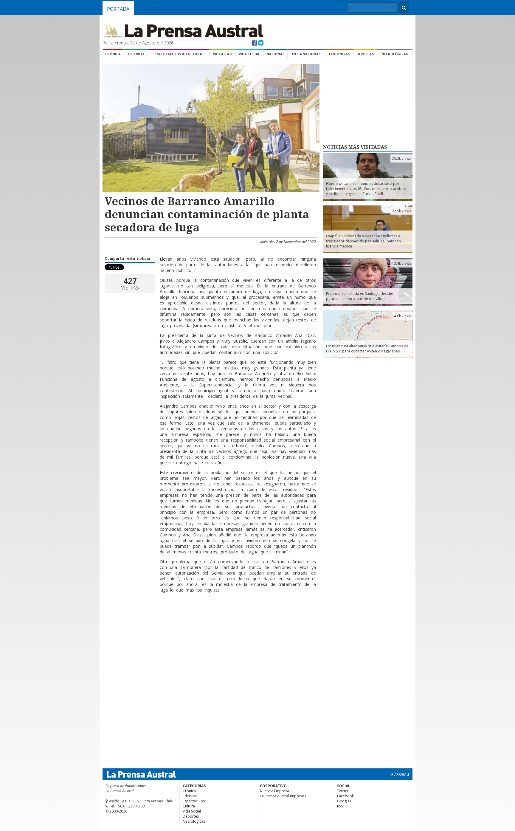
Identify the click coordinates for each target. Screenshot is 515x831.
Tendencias (339, 54)
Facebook (345, 795)
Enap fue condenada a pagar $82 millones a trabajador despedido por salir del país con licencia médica (363, 241)
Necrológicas (394, 54)
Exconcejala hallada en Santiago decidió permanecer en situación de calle (359, 296)
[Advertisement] (210, 616)
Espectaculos (194, 801)
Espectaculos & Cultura (178, 54)
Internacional (306, 54)
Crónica (113, 54)
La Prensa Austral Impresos (283, 795)
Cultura (189, 806)
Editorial (135, 54)
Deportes (365, 54)
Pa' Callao (222, 54)
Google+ (344, 801)
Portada (118, 9)
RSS (340, 806)
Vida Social (249, 54)
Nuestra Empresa (274, 790)
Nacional (275, 54)
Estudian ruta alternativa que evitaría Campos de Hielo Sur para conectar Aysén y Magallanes (367, 348)
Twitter (343, 790)
